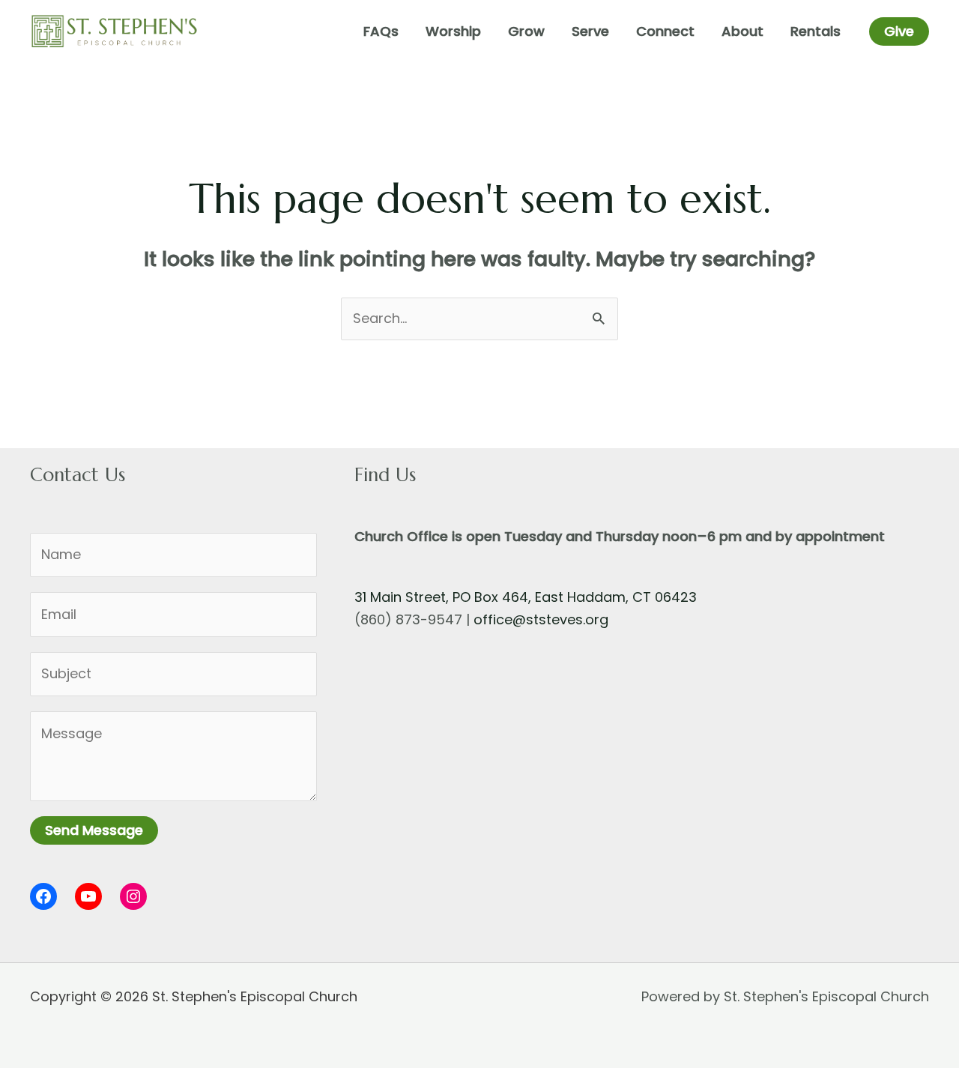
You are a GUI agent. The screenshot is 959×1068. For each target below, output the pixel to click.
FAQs (381, 31)
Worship (453, 31)
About (742, 31)
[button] (899, 31)
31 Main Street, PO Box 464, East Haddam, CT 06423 (525, 597)
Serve (590, 31)
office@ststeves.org (541, 619)
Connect (665, 31)
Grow (526, 31)
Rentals (815, 31)
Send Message (94, 830)
